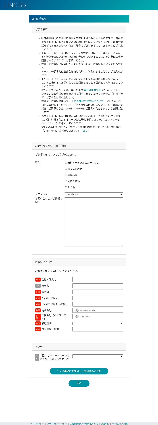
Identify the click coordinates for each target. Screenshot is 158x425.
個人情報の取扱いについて (89, 101)
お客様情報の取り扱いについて (84, 423)
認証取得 (105, 423)
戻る (79, 383)
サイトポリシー (37, 423)
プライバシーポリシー (57, 423)
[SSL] (84, 130)
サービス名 (41, 193)
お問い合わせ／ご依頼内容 (48, 200)
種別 (37, 161)
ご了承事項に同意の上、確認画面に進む (79, 371)
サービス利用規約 (120, 423)
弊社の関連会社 (92, 90)
